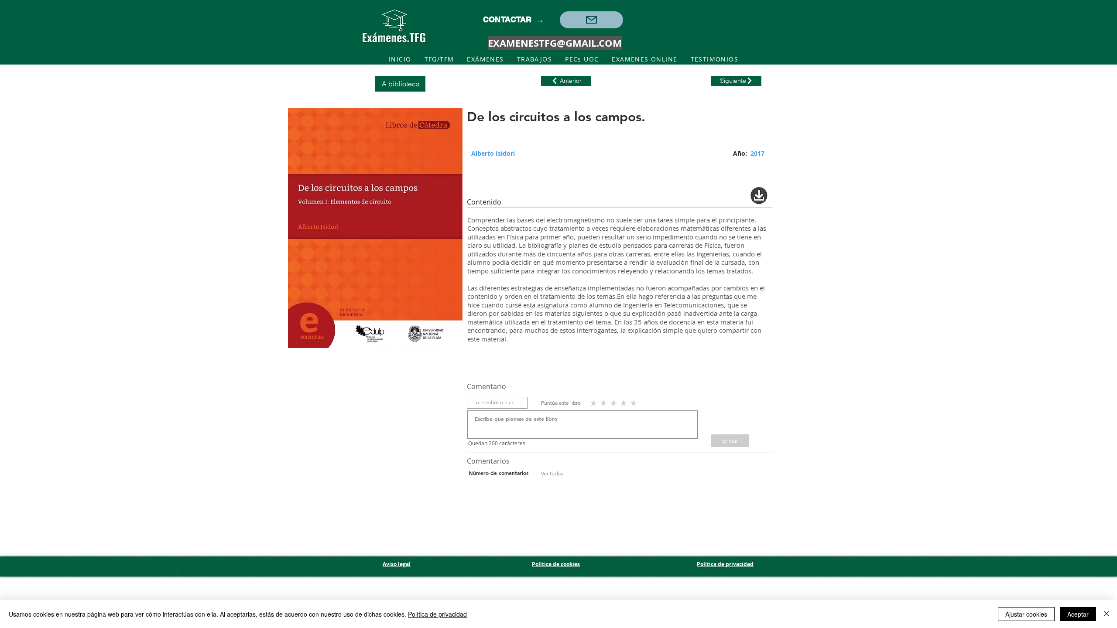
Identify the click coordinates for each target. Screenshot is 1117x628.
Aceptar (1078, 614)
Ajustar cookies (1026, 614)
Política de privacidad (437, 614)
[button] (591, 19)
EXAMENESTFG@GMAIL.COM (555, 43)
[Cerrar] (1106, 614)
